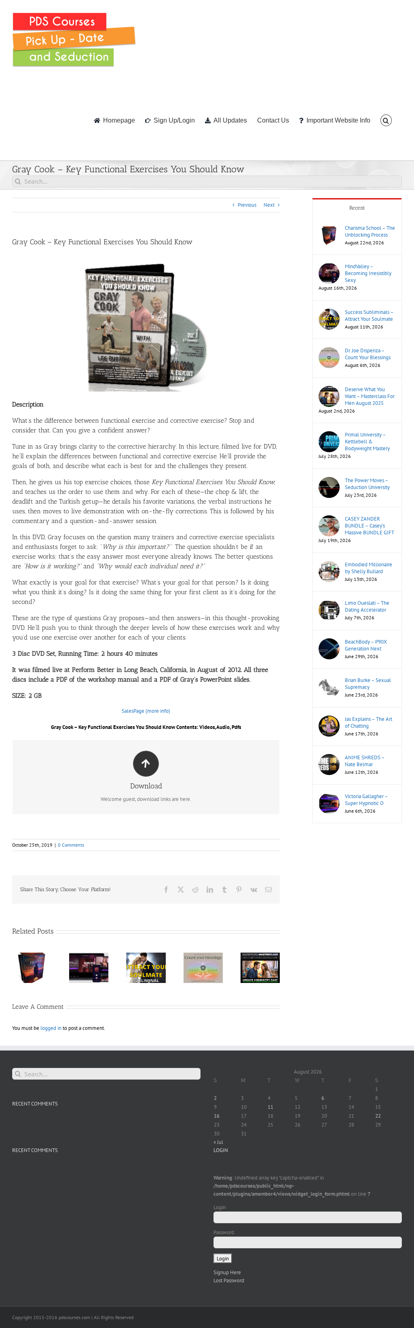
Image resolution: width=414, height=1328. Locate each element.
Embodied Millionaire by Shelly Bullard (368, 568)
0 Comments (71, 845)
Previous (247, 204)
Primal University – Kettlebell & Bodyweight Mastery (367, 441)
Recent (357, 208)
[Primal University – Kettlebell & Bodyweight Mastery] (329, 435)
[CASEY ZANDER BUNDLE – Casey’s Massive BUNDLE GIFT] (329, 519)
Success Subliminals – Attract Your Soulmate (369, 315)
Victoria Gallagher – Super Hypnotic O (366, 800)
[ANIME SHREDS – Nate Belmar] (329, 757)
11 (270, 1106)
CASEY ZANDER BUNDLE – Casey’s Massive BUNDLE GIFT (369, 525)
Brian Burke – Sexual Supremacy (368, 683)
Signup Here (227, 1272)
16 (217, 1115)
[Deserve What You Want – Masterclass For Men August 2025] (329, 389)
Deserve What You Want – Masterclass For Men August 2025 (370, 396)
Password (223, 1232)
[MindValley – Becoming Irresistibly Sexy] (329, 266)
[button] (386, 119)
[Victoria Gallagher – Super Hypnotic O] (329, 796)
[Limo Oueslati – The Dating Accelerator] (329, 603)
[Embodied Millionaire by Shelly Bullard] (329, 564)
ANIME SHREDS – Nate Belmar (364, 761)
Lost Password (228, 1280)
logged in (50, 1028)
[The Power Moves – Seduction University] (329, 480)
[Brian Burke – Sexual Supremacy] (329, 680)
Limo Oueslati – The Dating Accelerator (367, 606)
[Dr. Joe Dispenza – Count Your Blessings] (329, 350)
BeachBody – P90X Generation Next (366, 645)
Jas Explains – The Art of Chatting (368, 722)
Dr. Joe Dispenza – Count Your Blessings (368, 354)
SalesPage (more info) (146, 710)
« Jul (218, 1142)
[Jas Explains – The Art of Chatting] (329, 719)
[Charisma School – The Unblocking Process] (329, 228)
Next (269, 204)
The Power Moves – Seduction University (367, 484)
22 (378, 1115)
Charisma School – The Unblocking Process (370, 231)
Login (219, 1207)
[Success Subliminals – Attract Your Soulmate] (329, 312)
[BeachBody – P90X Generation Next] (329, 642)
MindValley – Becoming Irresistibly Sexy (368, 273)
